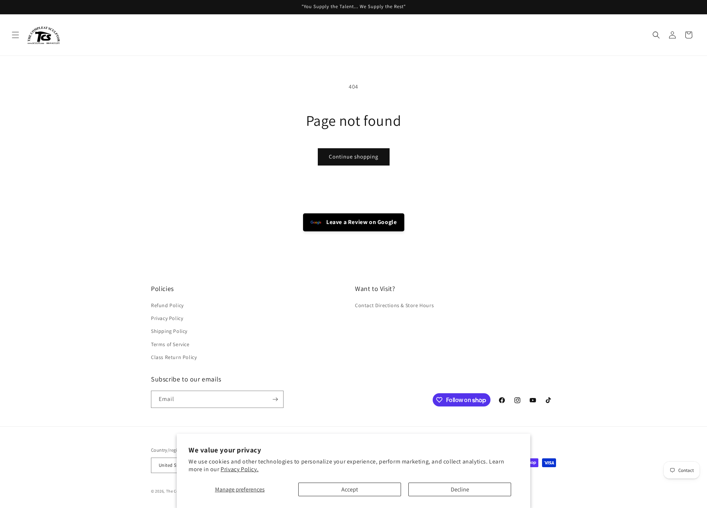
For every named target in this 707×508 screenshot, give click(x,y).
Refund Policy (167, 305)
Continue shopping (354, 156)
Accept (349, 489)
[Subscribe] (275, 399)
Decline (460, 489)
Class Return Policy (174, 357)
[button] (15, 35)
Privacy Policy (167, 318)
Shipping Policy (169, 331)
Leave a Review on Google (361, 222)
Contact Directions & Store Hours (394, 305)
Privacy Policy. (239, 469)
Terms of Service (170, 344)
